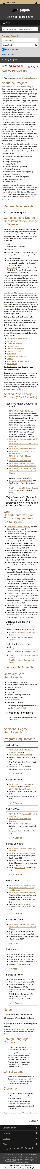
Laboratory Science (14, 351)
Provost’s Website (20, 708)
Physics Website (7, 200)
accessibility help (10, 1161)
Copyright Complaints (12, 1159)
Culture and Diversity (14, 343)
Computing (11, 341)
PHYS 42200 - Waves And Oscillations (22, 466)
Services (6, 1138)
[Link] (10, 1148)
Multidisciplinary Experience (16, 356)
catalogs (12, 1165)
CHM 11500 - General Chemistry (18, 526)
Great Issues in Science (15, 348)
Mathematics (11, 353)
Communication (9, 1127)
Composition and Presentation (17, 338)
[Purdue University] (20, 10)
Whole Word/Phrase (12, 49)
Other (5, 1144)
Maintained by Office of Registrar (26, 1159)
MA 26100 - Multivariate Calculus (20, 480)
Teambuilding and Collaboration (18, 361)
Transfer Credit (12, 268)
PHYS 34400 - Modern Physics (20, 461)
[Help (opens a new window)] (37, 67)
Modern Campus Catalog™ (24, 1168)
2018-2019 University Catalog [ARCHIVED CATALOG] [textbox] (20, 29)
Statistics (10, 358)
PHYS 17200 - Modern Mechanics (21, 411)
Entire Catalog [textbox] (7, 40)
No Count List (12, 364)
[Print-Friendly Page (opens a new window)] (34, 67)
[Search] (36, 45)
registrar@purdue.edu (22, 1162)
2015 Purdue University (8, 1157)
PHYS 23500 (20, 868)
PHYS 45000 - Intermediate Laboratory (22, 468)
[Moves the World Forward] (7, 1148)
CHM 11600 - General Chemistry (18, 531)
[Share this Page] (32, 67)
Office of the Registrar (20, 16)
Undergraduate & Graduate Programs (24, 78)
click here (19, 389)
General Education (13, 346)
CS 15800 (26, 904)
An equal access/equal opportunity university (26, 1157)
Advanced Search (8, 54)
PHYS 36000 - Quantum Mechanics (21, 463)
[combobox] (20, 29)
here (15, 719)
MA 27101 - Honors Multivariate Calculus (23, 488)
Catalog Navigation (10, 60)
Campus (6, 1133)
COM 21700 (27, 897)
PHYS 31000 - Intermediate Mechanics (22, 448)
